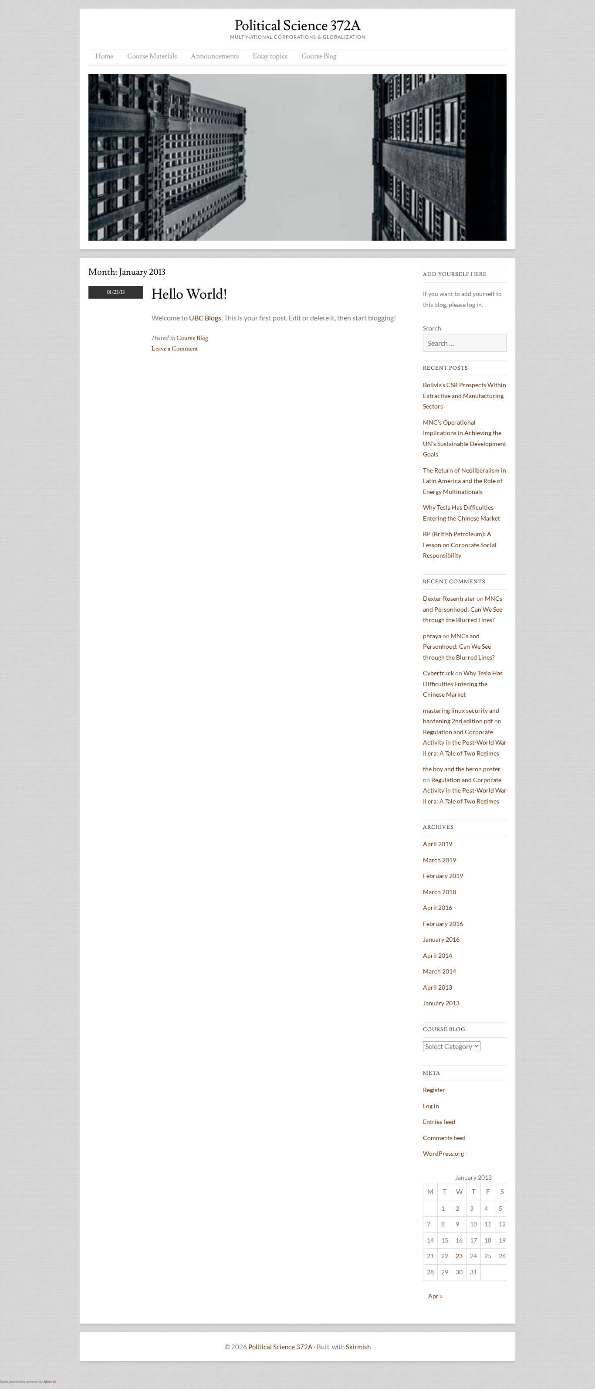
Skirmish (358, 1347)
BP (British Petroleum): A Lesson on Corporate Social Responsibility (460, 544)
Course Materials (152, 56)
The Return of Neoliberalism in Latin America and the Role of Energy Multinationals (464, 480)
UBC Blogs (205, 317)
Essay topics (270, 56)
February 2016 (443, 923)
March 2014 (439, 971)
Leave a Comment (175, 349)
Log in (431, 1106)
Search (432, 328)
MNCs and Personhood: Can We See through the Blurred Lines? (462, 609)
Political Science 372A (298, 26)
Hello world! (189, 294)
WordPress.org (443, 1153)
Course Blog (319, 56)
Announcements (215, 56)
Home (104, 56)
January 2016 (441, 939)
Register (434, 1089)
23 (459, 1256)
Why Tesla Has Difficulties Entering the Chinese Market (463, 683)
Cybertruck (438, 673)
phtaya (432, 636)
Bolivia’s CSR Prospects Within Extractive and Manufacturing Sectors (464, 395)
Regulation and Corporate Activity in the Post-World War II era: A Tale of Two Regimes (465, 742)
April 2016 (437, 907)
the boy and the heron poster (461, 769)
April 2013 (437, 987)
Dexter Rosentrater (449, 598)
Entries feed (439, 1121)
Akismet (50, 1381)
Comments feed (444, 1137)
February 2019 (443, 875)
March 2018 (439, 891)
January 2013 (441, 1003)
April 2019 (437, 844)
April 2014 (437, 955)
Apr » (435, 1296)
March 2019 (439, 860)
